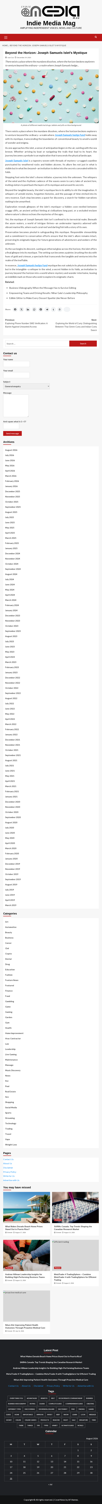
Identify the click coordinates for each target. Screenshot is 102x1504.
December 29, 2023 (24, 57)
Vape (7, 1139)
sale (73, 1420)
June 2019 (10, 895)
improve (40, 1414)
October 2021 (11, 750)
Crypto (8, 953)
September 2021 (13, 755)
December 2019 (12, 864)
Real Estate (10, 1091)
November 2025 (12, 496)
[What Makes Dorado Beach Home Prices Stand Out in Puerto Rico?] (26, 1207)
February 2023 (12, 667)
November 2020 (12, 807)
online (18, 1420)
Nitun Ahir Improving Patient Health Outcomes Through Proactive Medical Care (51, 1380)
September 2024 (13, 569)
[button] (5, 37)
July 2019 (9, 889)
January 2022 (11, 734)
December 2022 (12, 677)
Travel (8, 1134)
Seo (7, 1097)
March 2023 (10, 662)
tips (38, 1425)
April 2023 (10, 657)
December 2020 (12, 802)
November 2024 (12, 558)
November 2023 (12, 621)
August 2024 (11, 574)
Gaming (8, 1012)
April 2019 (10, 900)
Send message (12, 433)
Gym (7, 1022)
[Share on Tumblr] (53, 309)
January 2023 (11, 672)
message (92, 1414)
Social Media (11, 1107)
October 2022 (11, 688)
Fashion (8, 975)
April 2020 (10, 843)
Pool (7, 1086)
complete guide (55, 1404)
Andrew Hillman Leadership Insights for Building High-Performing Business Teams (51, 1368)
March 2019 (10, 905)
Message (7, 393)
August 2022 (11, 698)
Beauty (8, 932)
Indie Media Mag (51, 23)
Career (8, 943)
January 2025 (11, 548)
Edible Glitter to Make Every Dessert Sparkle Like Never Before (42, 298)
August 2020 (11, 822)
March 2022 (10, 724)
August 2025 (11, 512)
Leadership (10, 1049)
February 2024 (12, 605)
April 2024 (10, 595)
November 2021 (12, 745)
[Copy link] (67, 309)
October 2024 (11, 564)
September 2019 (13, 879)
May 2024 (9, 589)
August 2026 (11, 450)
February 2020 (12, 853)
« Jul (50, 1484)
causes (42, 1404)
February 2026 (12, 481)
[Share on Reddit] (47, 309)
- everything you (16, 1398)
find (73, 1409)
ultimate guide (67, 1425)
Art (6, 922)
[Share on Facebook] (15, 309)
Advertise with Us (11, 1180)
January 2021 (11, 796)
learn (74, 1414)
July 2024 (9, 579)
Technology (10, 1123)
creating (90, 1404)
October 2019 (11, 874)
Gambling (9, 1001)
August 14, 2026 (69, 1232)
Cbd (7, 948)
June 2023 (10, 646)
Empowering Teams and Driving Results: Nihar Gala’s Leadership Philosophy (48, 293)
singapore (83, 1420)
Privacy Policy (9, 1172)
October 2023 (11, 626)
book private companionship (70, 1398)
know (66, 1414)
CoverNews (59, 1499)
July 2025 (9, 517)
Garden (8, 1017)
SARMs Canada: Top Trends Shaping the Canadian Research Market (51, 1362)
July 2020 (9, 827)
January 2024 (11, 610)
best (53, 1398)
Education (10, 969)
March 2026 (10, 476)
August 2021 (11, 760)
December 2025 (12, 491)
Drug (7, 964)
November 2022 (12, 683)
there (21, 1425)
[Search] (95, 37)
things (30, 1425)
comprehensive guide (74, 1404)
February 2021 (12, 791)
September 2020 (13, 817)
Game (8, 1006)
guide (8, 1414)
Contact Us (8, 1159)
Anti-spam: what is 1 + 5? (14, 421)
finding (82, 1409)
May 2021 (9, 776)
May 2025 (9, 527)
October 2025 (11, 502)
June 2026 (10, 460)
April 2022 (10, 719)
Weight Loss (11, 1144)
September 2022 (13, 693)
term (94, 1420)
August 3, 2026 (69, 1283)
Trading (8, 1128)
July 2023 (9, 641)
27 (52, 1473)
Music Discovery (12, 1070)
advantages (32, 1398)
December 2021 (12, 739)
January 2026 (11, 486)
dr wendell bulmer (46, 1409)
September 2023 (13, 631)
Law (7, 1044)
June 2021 (10, 771)
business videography (17, 1404)
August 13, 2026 (20, 1280)
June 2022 (10, 708)
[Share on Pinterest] (40, 309)
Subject (6, 382)
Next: (76, 325)
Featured (9, 985)
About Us (7, 1163)
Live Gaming (11, 1054)
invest (49, 1414)
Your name (8, 359)
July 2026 (9, 455)
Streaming (10, 1118)
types (46, 1425)
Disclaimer (8, 1167)
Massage (9, 1065)
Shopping (9, 1102)
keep (58, 1414)
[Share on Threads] (59, 309)
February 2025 (12, 543)
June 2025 (10, 522)
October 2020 (11, 812)
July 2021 (9, 765)
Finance (9, 991)
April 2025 (10, 533)
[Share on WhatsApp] (34, 309)
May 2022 (9, 714)
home (17, 1414)
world (80, 1425)
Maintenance (11, 1060)
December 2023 (12, 615)
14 (65, 1461)
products (45, 1420)
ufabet (55, 1425)
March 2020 (10, 848)
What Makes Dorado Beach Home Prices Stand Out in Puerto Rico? (51, 1356)
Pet (6, 1081)
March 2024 (10, 600)
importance (28, 1414)
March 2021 (10, 786)
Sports (8, 1113)
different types (14, 1409)
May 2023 (9, 652)
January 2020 (11, 858)
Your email (8, 370)
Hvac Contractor (13, 1038)
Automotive (10, 927)
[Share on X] (21, 309)
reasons (56, 1420)
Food (7, 996)
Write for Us (9, 1176)
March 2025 (10, 538)
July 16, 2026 (19, 1331)
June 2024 (10, 584)
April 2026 (10, 471)
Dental (8, 959)
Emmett (9, 1232)
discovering (30, 1409)
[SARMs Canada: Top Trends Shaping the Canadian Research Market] (75, 1207)
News (7, 1075)
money (9, 1420)
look (83, 1414)
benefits (44, 1398)
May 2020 (9, 838)
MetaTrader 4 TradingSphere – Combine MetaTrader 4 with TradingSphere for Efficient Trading (75, 1277)
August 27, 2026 (20, 1232)
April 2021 (10, 781)
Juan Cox (10, 57)
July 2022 (9, 703)
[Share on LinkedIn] (27, 309)
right (65, 1420)
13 (52, 1461)
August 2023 (11, 636)
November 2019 (12, 869)
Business (9, 937)
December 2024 (12, 553)
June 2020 (10, 833)
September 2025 (13, 507)
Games (91, 1409)
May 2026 (9, 465)
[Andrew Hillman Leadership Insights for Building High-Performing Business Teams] (26, 1255)
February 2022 (12, 729)
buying (32, 1404)
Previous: (26, 323)
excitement (62, 1409)
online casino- (31, 1420)
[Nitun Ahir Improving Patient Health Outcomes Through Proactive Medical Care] (26, 1306)
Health (8, 1028)
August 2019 (11, 884)
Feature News (11, 980)
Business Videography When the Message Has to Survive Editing (42, 287)
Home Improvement (14, 1033)
